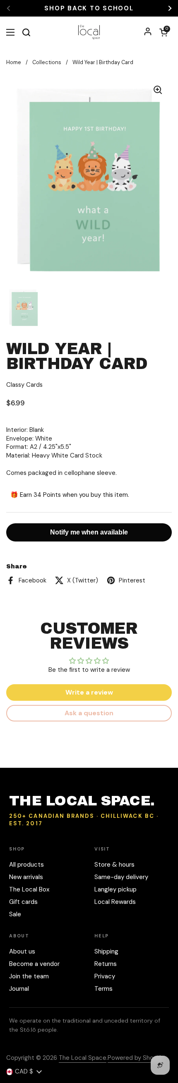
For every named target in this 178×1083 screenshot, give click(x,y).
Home (13, 62)
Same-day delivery (121, 877)
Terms (103, 989)
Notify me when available (89, 532)
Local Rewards (115, 902)
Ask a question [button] (89, 713)
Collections (46, 62)
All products (26, 864)
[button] (163, 32)
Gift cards (23, 902)
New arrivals (26, 877)
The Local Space (82, 1058)
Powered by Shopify (136, 1058)
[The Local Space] (89, 32)
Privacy (104, 976)
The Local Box (29, 889)
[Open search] (26, 32)
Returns (105, 964)
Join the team (29, 976)
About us (22, 951)
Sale (15, 914)
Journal (19, 989)
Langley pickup (115, 889)
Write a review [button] (89, 692)
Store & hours (114, 864)
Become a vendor (34, 964)
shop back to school (88, 8)
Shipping (106, 951)
